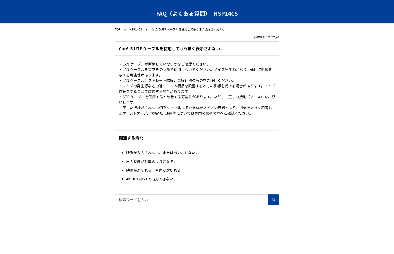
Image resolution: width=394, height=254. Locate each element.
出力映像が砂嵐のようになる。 (151, 161)
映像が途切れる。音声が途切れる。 (155, 170)
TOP (118, 29)
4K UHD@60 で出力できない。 (151, 178)
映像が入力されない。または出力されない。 (162, 152)
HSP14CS (136, 29)
